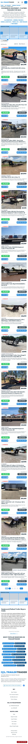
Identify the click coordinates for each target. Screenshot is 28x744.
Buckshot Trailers (5, 390)
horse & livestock (6, 22)
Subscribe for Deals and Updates (13, 685)
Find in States (14, 699)
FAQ (14, 714)
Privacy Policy (14, 730)
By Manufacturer (14, 697)
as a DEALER (14, 708)
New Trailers (14, 692)
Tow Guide (14, 721)
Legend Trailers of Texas (7, 572)
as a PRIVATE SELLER (14, 705)
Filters (5, 40)
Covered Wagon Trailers (7, 353)
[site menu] (18, 2)
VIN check (14, 724)
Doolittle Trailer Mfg (6, 282)
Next (21, 588)
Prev (7, 588)
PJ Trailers (4, 464)
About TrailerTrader (14, 726)
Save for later (22, 80)
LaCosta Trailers (5, 500)
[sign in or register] (25, 2)
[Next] (26, 33)
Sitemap (14, 734)
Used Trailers (14, 719)
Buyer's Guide (14, 716)
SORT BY (16, 44)
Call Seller (5, 77)
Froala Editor (16, 631)
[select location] (22, 2)
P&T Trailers (4, 210)
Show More (13, 633)
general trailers (18, 20)
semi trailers (23, 22)
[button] (22, 2)
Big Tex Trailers (5, 103)
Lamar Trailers (5, 245)
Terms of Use (14, 732)
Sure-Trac (3, 536)
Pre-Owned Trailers (14, 694)
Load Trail (3, 318)
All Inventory (8, 20)
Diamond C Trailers (6, 175)
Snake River (4, 66)
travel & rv (15, 22)
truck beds (14, 23)
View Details (22, 77)
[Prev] (1, 33)
